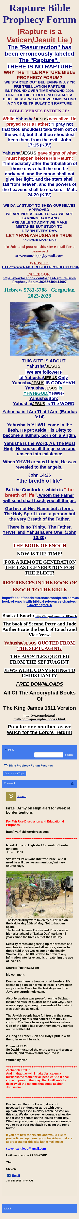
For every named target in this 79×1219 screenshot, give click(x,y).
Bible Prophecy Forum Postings (30, 765)
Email (16, 1175)
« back (7, 1208)
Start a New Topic (14, 773)
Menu (11, 749)
